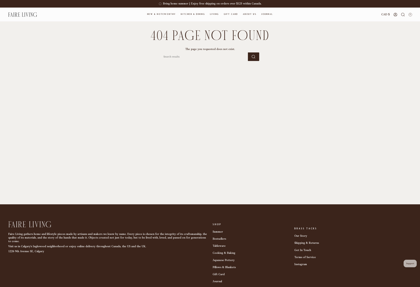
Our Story (300, 236)
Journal (217, 281)
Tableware (219, 246)
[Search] (253, 56)
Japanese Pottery (224, 260)
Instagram (300, 264)
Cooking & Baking (224, 253)
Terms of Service (305, 257)
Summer (218, 231)
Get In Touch (302, 250)
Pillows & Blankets (224, 267)
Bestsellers (219, 239)
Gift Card (219, 274)
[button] (161, 14)
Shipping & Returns (306, 243)
